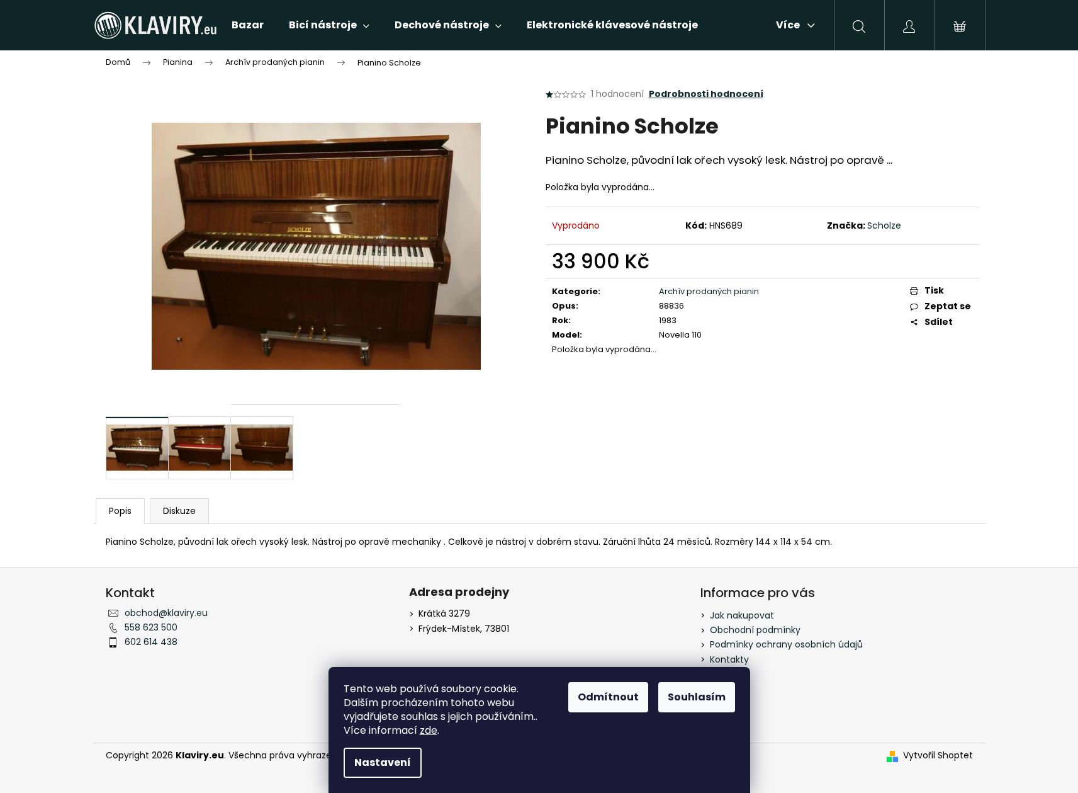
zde (428, 730)
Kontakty (729, 659)
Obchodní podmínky (755, 630)
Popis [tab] (120, 511)
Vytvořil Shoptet (938, 756)
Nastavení (382, 762)
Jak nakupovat (742, 615)
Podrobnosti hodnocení (706, 94)
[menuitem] (247, 25)
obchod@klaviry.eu (166, 613)
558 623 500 (151, 627)
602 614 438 (151, 642)
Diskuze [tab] (179, 511)
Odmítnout (608, 697)
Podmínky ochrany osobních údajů (786, 644)
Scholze (884, 225)
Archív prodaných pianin (709, 291)
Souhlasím (697, 697)
